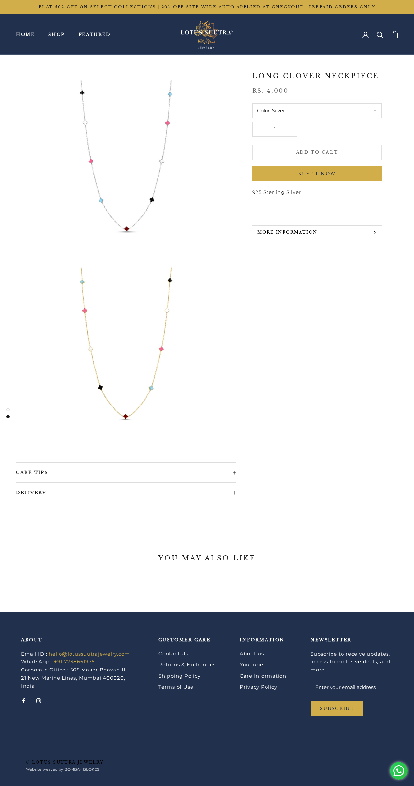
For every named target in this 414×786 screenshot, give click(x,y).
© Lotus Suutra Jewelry (65, 762)
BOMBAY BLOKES (81, 769)
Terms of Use (175, 687)
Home (25, 34)
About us (252, 653)
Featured (95, 34)
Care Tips (32, 472)
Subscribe (337, 708)
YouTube (251, 664)
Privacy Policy (258, 687)
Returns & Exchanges (187, 664)
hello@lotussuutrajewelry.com (89, 654)
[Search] (380, 34)
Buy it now (317, 174)
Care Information (263, 676)
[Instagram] (38, 700)
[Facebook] (23, 700)
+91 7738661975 (74, 662)
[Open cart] (395, 34)
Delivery (31, 492)
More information (287, 232)
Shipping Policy (179, 676)
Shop (56, 34)
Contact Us (173, 653)
